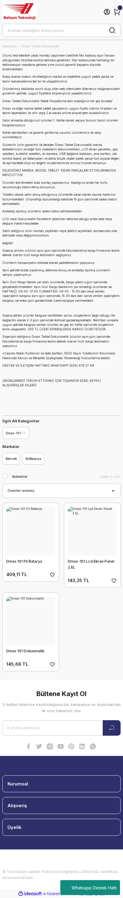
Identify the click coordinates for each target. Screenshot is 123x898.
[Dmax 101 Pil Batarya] (30, 531)
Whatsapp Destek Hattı (94, 887)
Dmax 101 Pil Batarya (24, 561)
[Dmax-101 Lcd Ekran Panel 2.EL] (92, 531)
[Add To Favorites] (52, 575)
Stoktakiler (19, 476)
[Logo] (19, 11)
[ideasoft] (30, 894)
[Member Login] (106, 12)
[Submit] (112, 728)
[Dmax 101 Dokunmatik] (30, 620)
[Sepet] (117, 12)
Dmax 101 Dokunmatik (25, 651)
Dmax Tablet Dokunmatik (40, 46)
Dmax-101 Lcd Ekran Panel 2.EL (91, 564)
